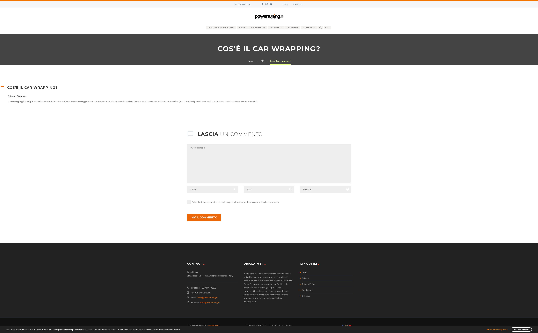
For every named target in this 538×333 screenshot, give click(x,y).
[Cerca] (320, 27)
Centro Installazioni (221, 27)
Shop (304, 272)
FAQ (286, 4)
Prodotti (275, 27)
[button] (269, 87)
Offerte (305, 278)
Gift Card (306, 295)
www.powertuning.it (210, 302)
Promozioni (258, 27)
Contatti (309, 27)
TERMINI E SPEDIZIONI (256, 326)
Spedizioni (299, 4)
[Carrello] (327, 27)
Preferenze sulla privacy (497, 329)
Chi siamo (292, 27)
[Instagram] (267, 4)
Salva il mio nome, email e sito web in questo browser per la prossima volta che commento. (235, 202)
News (242, 27)
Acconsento (521, 329)
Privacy (289, 326)
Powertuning (214, 325)
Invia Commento (204, 217)
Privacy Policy (308, 284)
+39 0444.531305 (244, 4)
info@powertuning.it (207, 297)
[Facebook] (262, 4)
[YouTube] (271, 4)
